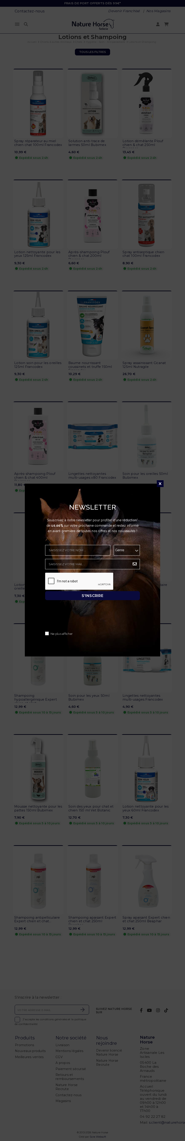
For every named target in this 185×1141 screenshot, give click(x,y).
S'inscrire (92, 595)
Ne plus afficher (62, 633)
